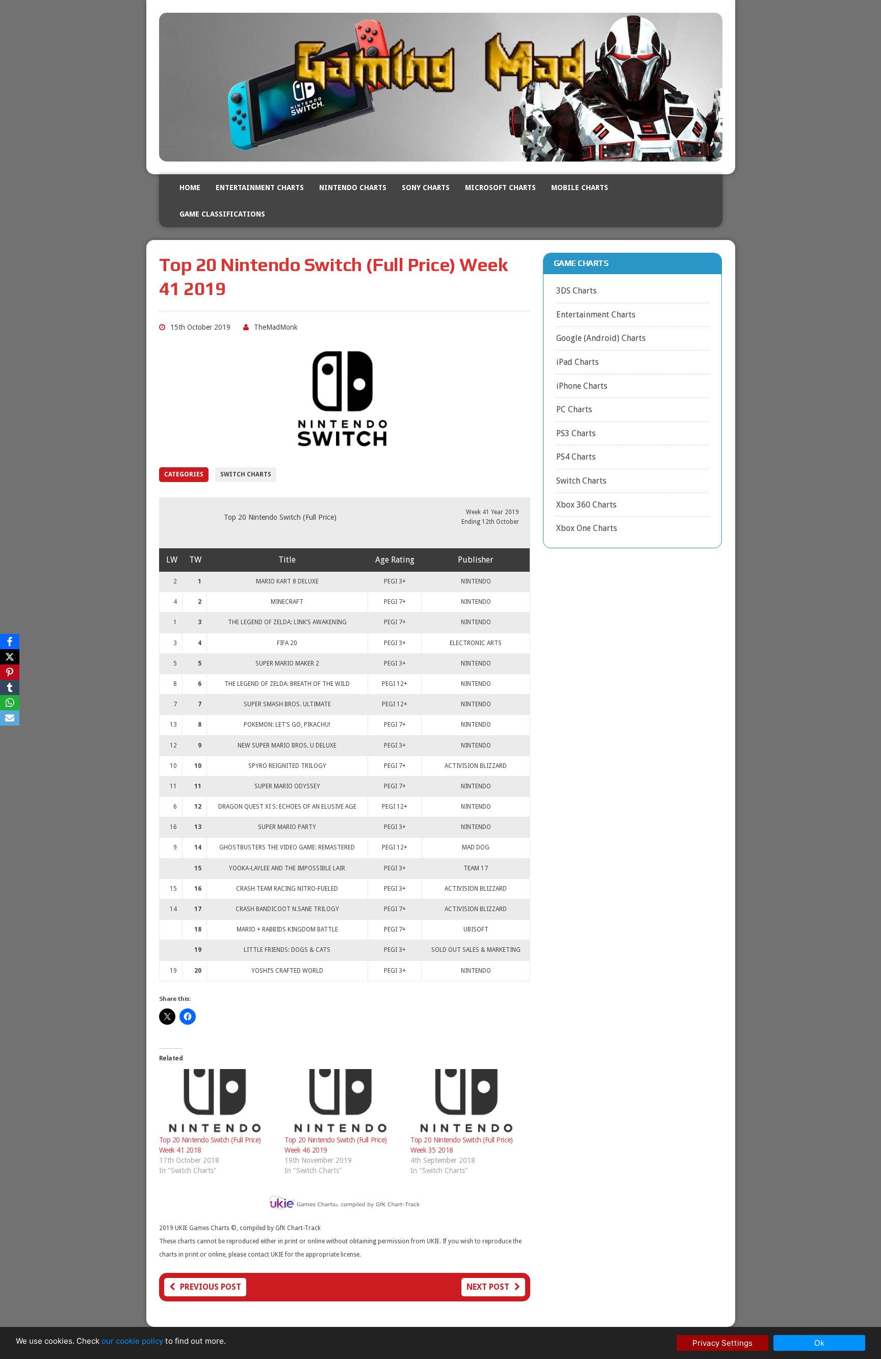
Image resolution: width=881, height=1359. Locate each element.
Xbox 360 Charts (586, 505)
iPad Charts (577, 362)
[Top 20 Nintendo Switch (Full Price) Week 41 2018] (217, 1102)
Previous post (210, 1287)
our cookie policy (132, 1341)
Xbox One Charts (586, 528)
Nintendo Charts (352, 187)
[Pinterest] (9, 672)
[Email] (9, 718)
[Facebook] (9, 641)
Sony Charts (426, 187)
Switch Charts (245, 474)
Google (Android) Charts (600, 338)
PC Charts (574, 409)
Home (189, 187)
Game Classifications (222, 214)
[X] (9, 656)
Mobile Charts (579, 187)
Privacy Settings (722, 1343)
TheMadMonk (276, 327)
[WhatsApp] (9, 702)
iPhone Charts (581, 386)
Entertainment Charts (260, 187)
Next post (488, 1287)
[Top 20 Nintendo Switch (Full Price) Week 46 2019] (342, 1102)
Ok (819, 1343)
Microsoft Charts (500, 187)
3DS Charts (576, 291)
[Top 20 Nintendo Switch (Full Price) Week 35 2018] (468, 1102)
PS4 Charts (575, 457)
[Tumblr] (9, 687)
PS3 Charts (575, 433)
